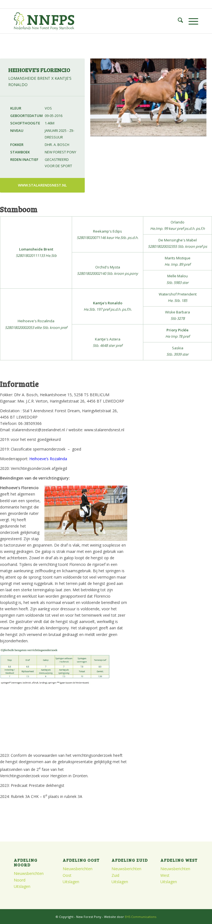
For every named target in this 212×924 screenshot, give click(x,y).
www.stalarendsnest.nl (42, 185)
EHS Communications (140, 917)
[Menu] (190, 21)
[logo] (44, 21)
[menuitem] (177, 21)
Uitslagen (22, 886)
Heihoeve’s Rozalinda (48, 458)
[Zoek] (177, 21)
